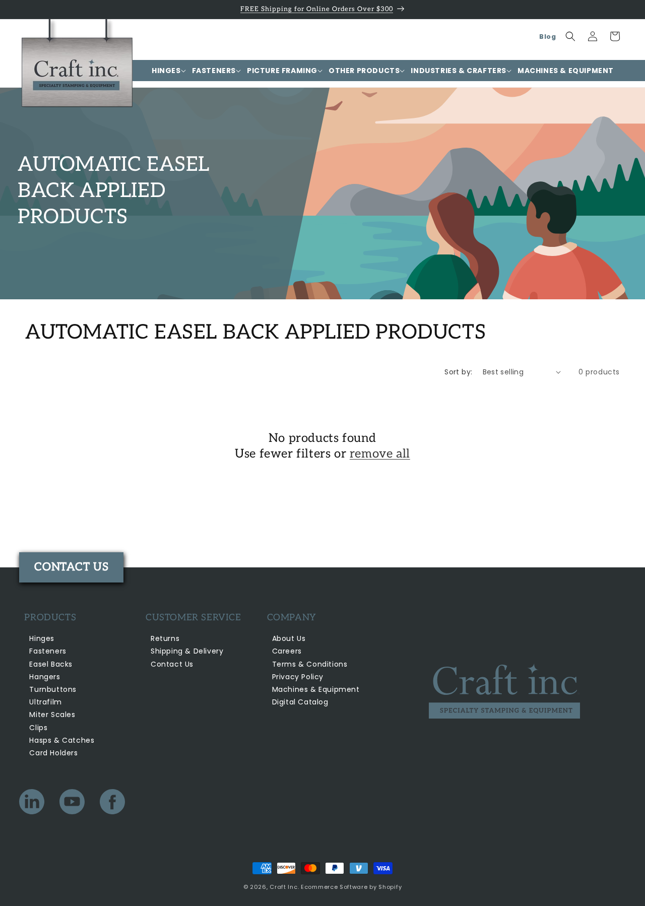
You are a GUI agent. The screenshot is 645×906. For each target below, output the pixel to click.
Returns (165, 638)
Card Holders (53, 753)
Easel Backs (51, 664)
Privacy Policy (298, 677)
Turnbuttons (53, 689)
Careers (287, 651)
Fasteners (47, 651)
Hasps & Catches (61, 740)
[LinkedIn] (31, 804)
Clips (38, 728)
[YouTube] (72, 804)
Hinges (41, 638)
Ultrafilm (45, 702)
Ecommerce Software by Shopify (351, 887)
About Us (289, 638)
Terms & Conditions (310, 664)
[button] (166, 70)
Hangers (44, 677)
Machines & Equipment (316, 689)
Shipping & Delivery (187, 651)
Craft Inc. (284, 887)
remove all (380, 453)
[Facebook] (112, 804)
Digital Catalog (300, 702)
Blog (547, 36)
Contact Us (172, 664)
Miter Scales (52, 714)
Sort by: (458, 372)
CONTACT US (71, 566)
